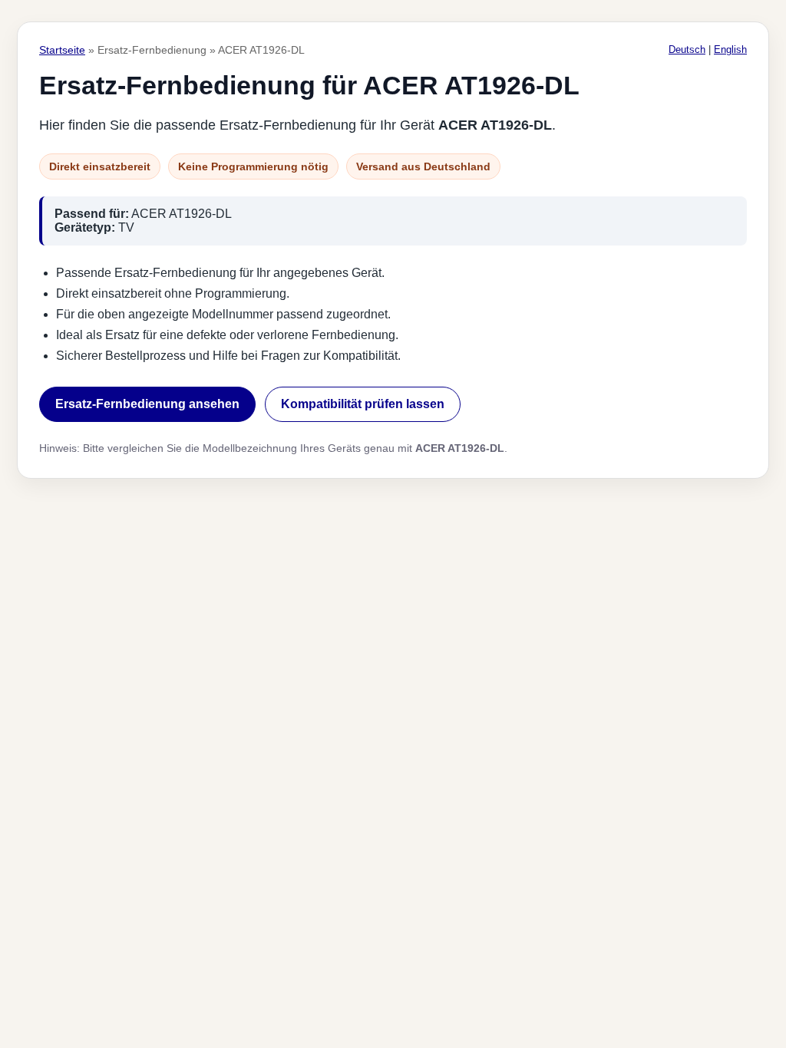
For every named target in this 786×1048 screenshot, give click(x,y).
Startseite (62, 50)
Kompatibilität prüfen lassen (362, 403)
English (730, 49)
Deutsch (687, 49)
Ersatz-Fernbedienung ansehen (147, 403)
